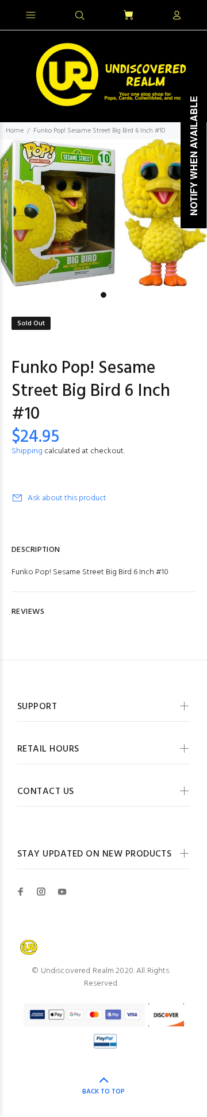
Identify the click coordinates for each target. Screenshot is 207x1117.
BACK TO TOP (103, 1091)
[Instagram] (41, 891)
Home (15, 131)
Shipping (27, 451)
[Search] (80, 16)
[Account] (176, 16)
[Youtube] (62, 891)
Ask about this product (67, 498)
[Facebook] (20, 891)
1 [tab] (103, 295)
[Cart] (128, 15)
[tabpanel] (103, 212)
